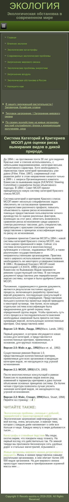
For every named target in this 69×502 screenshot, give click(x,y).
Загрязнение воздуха (18, 74)
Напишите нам (15, 86)
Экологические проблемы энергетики (27, 68)
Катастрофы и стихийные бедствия (24, 435)
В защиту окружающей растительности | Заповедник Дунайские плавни (29, 106)
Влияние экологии (17, 43)
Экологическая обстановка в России (26, 80)
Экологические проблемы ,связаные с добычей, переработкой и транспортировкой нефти (31, 414)
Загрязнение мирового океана (23, 62)
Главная (11, 37)
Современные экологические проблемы (29, 56)
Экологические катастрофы (22, 50)
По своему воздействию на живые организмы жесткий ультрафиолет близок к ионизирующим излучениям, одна (32, 125)
